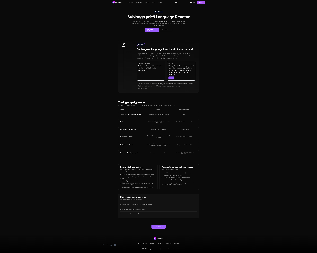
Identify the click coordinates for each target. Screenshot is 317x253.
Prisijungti (192, 2)
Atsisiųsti (138, 2)
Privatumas (169, 243)
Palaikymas (160, 243)
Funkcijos (130, 2)
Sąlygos (176, 243)
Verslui (153, 2)
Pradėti (200, 2)
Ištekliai (160, 2)
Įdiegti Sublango (151, 30)
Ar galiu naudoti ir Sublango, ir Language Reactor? (136, 204)
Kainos (147, 2)
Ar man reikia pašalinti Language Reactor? (133, 209)
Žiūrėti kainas (166, 30)
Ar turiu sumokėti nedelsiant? (129, 214)
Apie (139, 243)
